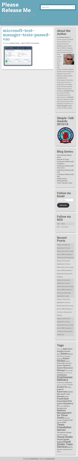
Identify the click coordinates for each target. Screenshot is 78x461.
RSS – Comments (62, 227)
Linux (70, 392)
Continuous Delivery (65, 378)
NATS (66, 396)
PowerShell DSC (64, 401)
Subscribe (63, 205)
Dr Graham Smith (63, 37)
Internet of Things (63, 159)
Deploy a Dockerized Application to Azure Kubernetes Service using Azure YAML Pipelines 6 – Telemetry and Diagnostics (65, 251)
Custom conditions (62, 384)
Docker (60, 387)
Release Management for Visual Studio (64, 414)
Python (60, 403)
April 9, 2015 (25, 43)
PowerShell (62, 398)
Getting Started (62, 181)
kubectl (60, 389)
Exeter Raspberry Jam (64, 106)
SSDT (64, 422)
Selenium (66, 420)
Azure (64, 353)
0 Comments (35, 43)
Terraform (61, 432)
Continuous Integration (64, 382)
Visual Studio (65, 436)
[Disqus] (28, 96)
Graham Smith (14, 43)
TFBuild (68, 433)
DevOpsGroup (69, 91)
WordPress (35, 459)
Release (61, 406)
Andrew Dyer (50, 459)
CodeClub (70, 97)
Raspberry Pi (65, 404)
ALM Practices (62, 178)
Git (66, 387)
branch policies (67, 372)
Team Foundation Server (64, 427)
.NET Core (59, 349)
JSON (69, 387)
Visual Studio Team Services (65, 444)
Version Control (62, 435)
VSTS (70, 447)
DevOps (70, 384)
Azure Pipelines (64, 365)
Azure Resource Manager (65, 369)
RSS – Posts (61, 224)
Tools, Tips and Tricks (64, 183)
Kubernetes (62, 391)
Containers (62, 375)
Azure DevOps (63, 359)
